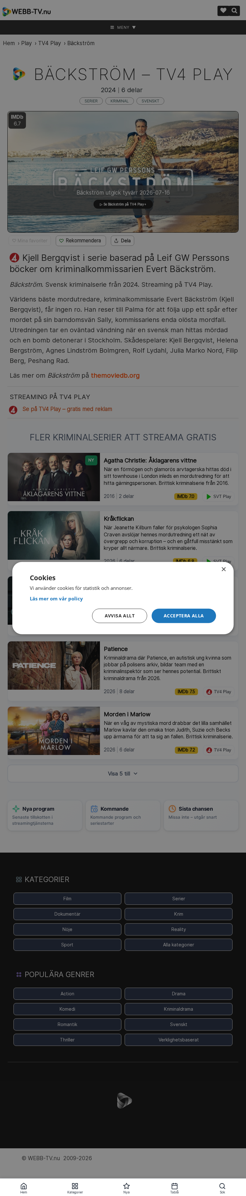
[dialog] (123, 598)
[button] (184, 616)
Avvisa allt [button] (120, 616)
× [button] (223, 569)
